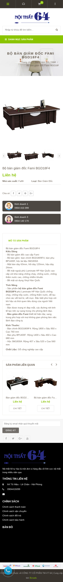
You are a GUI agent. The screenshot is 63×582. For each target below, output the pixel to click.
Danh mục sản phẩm (20, 39)
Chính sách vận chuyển (14, 511)
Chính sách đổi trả (11, 515)
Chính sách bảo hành (13, 520)
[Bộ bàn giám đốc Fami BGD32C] (45, 382)
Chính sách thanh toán (14, 507)
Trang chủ (26, 62)
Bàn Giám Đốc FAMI (45, 62)
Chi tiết (17, 408)
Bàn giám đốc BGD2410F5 (19, 397)
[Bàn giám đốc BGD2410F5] (17, 382)
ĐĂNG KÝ (11, 430)
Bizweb (33, 578)
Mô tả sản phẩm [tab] (18, 240)
